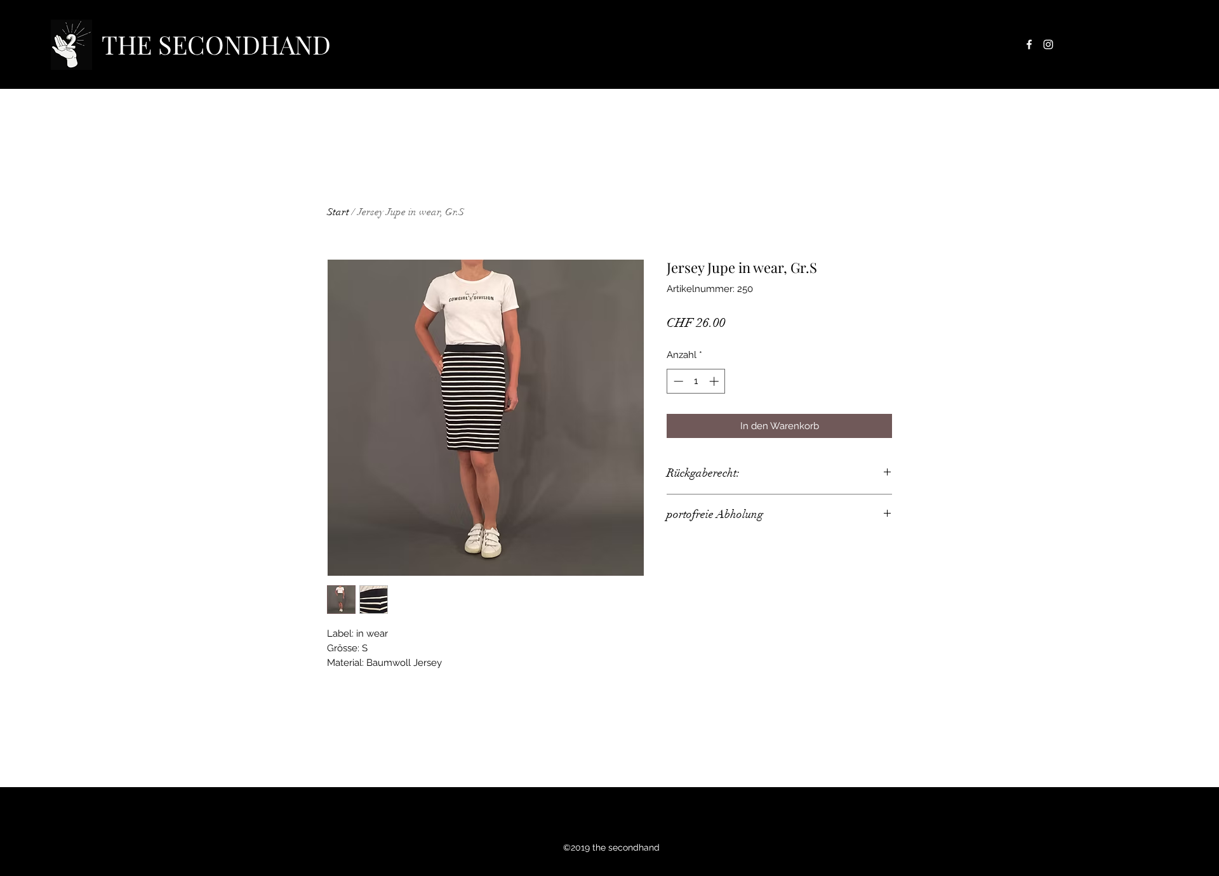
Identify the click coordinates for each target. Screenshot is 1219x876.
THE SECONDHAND (216, 44)
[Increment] (715, 381)
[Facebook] (1029, 44)
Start (338, 212)
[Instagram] (1048, 44)
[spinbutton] (696, 381)
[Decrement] (677, 381)
